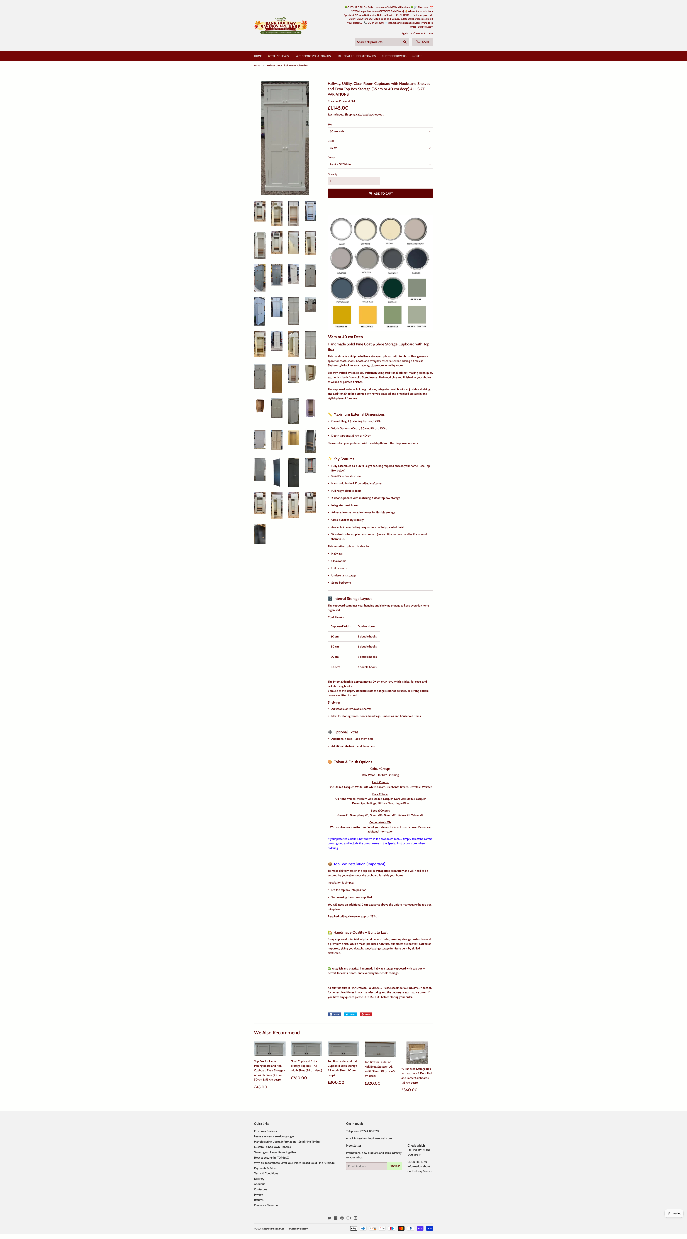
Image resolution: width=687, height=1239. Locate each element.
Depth (331, 141)
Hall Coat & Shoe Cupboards (356, 56)
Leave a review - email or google (274, 1136)
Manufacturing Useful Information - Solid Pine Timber (287, 1141)
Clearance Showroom (267, 1205)
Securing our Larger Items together (275, 1152)
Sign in (404, 33)
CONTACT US (371, 997)
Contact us (260, 1189)
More (416, 56)
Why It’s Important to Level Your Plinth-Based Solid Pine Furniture (294, 1163)
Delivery (259, 1178)
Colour (331, 157)
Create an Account (423, 33)
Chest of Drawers (394, 56)
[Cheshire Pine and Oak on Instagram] (355, 1218)
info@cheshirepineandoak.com (373, 1138)
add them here (364, 738)
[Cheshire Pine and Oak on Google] (348, 1218)
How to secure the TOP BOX (271, 1157)
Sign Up (395, 1166)
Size (330, 124)
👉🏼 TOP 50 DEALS (278, 56)
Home (258, 56)
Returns (259, 1200)
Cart (425, 42)
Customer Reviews (265, 1131)
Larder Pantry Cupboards (313, 56)
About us (259, 1184)
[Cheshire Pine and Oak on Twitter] (329, 1218)
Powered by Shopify (298, 1228)
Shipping (350, 114)
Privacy (258, 1194)
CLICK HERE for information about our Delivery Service (420, 1166)
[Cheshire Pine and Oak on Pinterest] (342, 1218)
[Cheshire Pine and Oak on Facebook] (336, 1218)
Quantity (332, 174)
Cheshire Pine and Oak (273, 1228)
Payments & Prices (265, 1168)
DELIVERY (415, 988)
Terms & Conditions (266, 1173)
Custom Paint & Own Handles (272, 1147)
